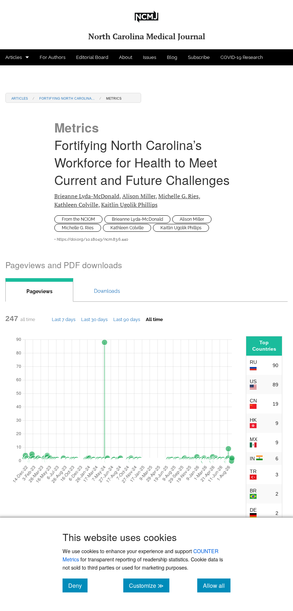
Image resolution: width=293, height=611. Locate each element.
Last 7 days (63, 319)
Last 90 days (126, 319)
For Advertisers (22, 73)
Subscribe (199, 57)
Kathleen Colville (76, 205)
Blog (172, 57)
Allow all (216, 585)
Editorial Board (92, 57)
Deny (78, 585)
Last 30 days (94, 319)
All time (154, 319)
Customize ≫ (149, 585)
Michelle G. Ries (178, 196)
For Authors (52, 57)
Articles (13, 57)
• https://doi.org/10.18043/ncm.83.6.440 (91, 239)
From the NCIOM (78, 219)
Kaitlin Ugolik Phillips (129, 205)
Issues (149, 57)
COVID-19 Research (241, 57)
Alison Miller (138, 196)
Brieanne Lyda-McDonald (86, 196)
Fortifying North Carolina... (67, 98)
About (125, 57)
